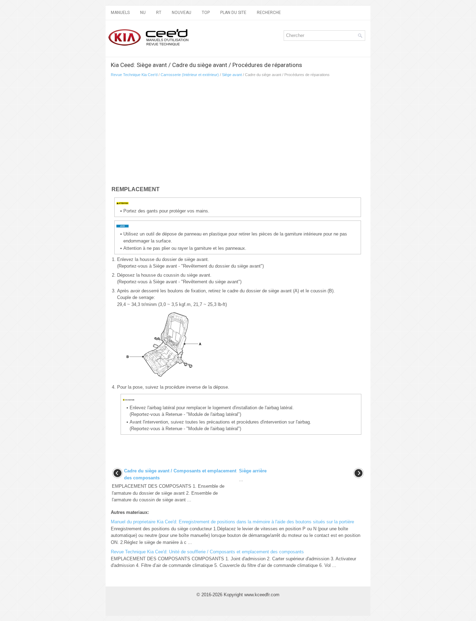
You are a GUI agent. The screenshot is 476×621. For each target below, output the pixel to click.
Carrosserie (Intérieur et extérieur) (190, 75)
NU (143, 12)
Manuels (120, 12)
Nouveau (181, 12)
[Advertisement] (238, 133)
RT (158, 12)
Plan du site (233, 12)
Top (206, 12)
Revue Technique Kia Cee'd (134, 75)
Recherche (269, 12)
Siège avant (232, 75)
